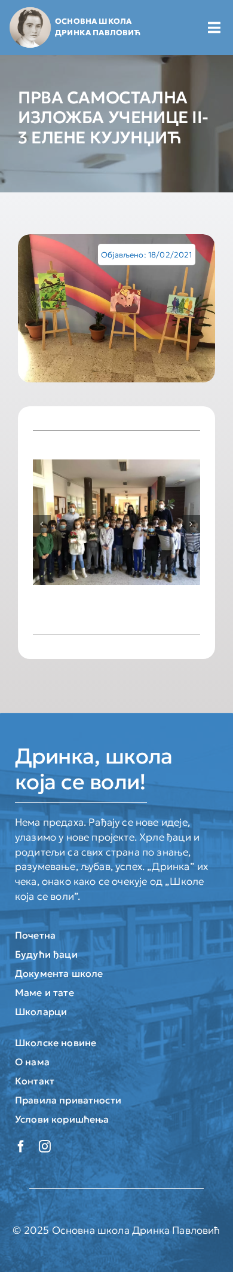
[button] (42, 524)
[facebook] (21, 1147)
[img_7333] (116, 308)
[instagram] (45, 1147)
